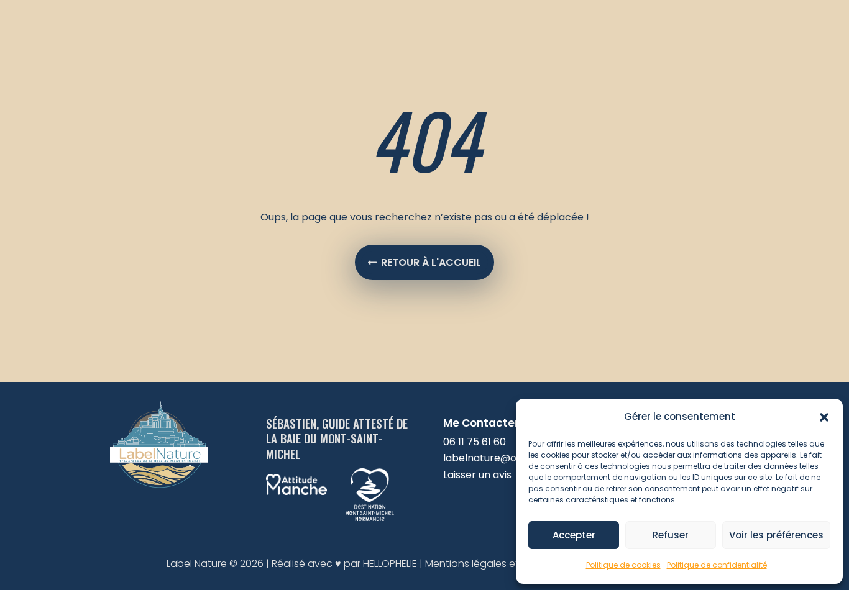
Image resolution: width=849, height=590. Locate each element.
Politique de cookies (623, 565)
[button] (824, 417)
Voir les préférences (776, 535)
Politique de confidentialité (717, 565)
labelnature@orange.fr (499, 458)
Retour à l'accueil (431, 262)
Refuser (671, 535)
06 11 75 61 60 (474, 442)
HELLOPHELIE (390, 563)
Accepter (574, 535)
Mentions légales (467, 563)
